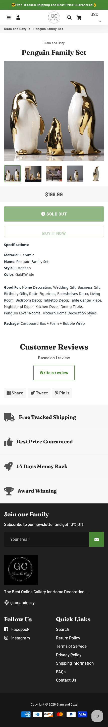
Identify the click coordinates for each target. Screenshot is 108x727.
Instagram (20, 637)
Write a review (54, 372)
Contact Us (66, 679)
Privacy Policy (68, 654)
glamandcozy (22, 602)
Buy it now (54, 233)
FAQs (61, 671)
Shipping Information (75, 662)
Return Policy (68, 637)
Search (62, 629)
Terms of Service (71, 646)
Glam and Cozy (15, 29)
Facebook (20, 629)
